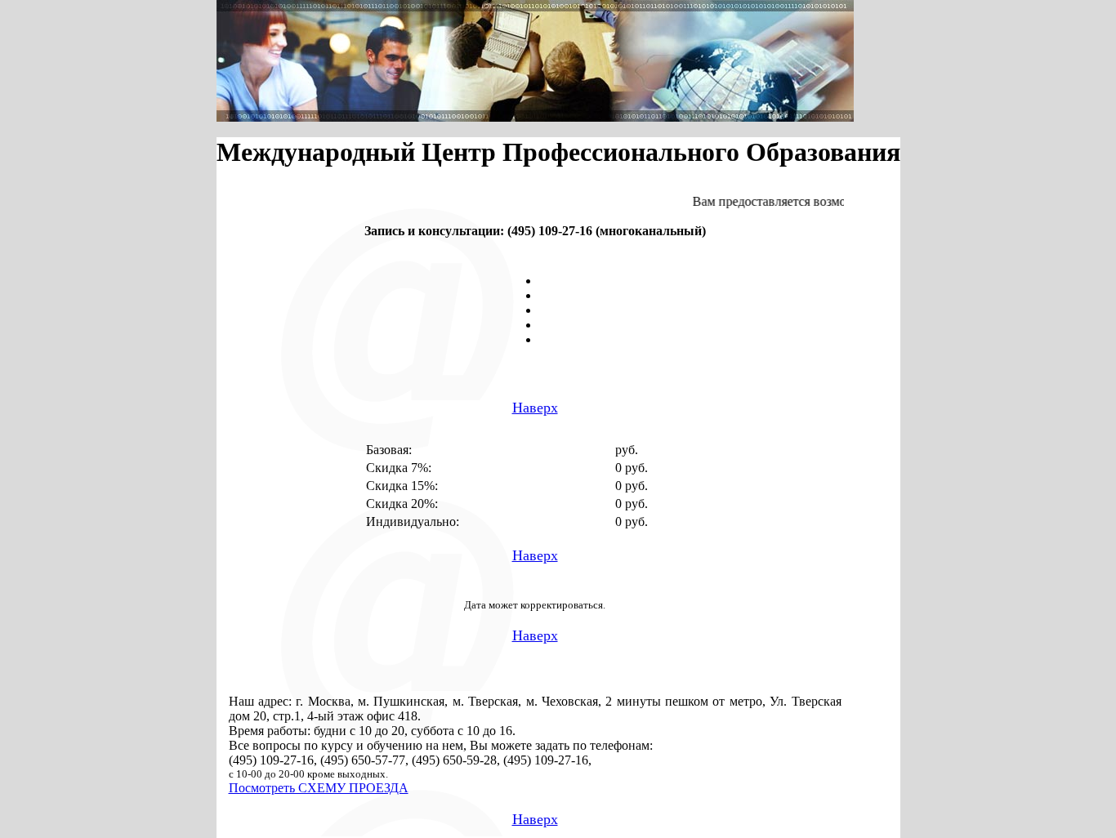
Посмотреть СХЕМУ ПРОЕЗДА (318, 788)
